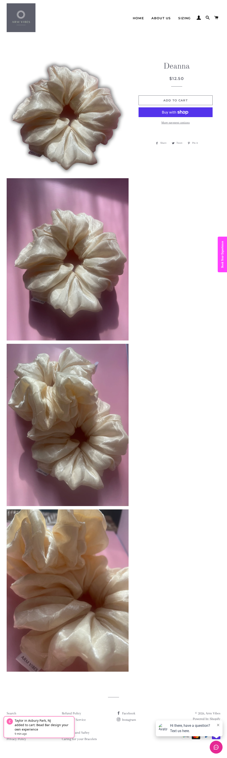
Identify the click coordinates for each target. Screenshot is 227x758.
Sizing (184, 18)
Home (138, 18)
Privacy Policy (16, 739)
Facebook (128, 713)
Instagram (128, 720)
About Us (161, 18)
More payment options (175, 122)
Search (11, 713)
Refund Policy (71, 713)
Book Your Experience (222, 254)
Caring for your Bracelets (79, 739)
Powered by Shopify (206, 719)
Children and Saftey (76, 733)
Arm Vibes (213, 713)
